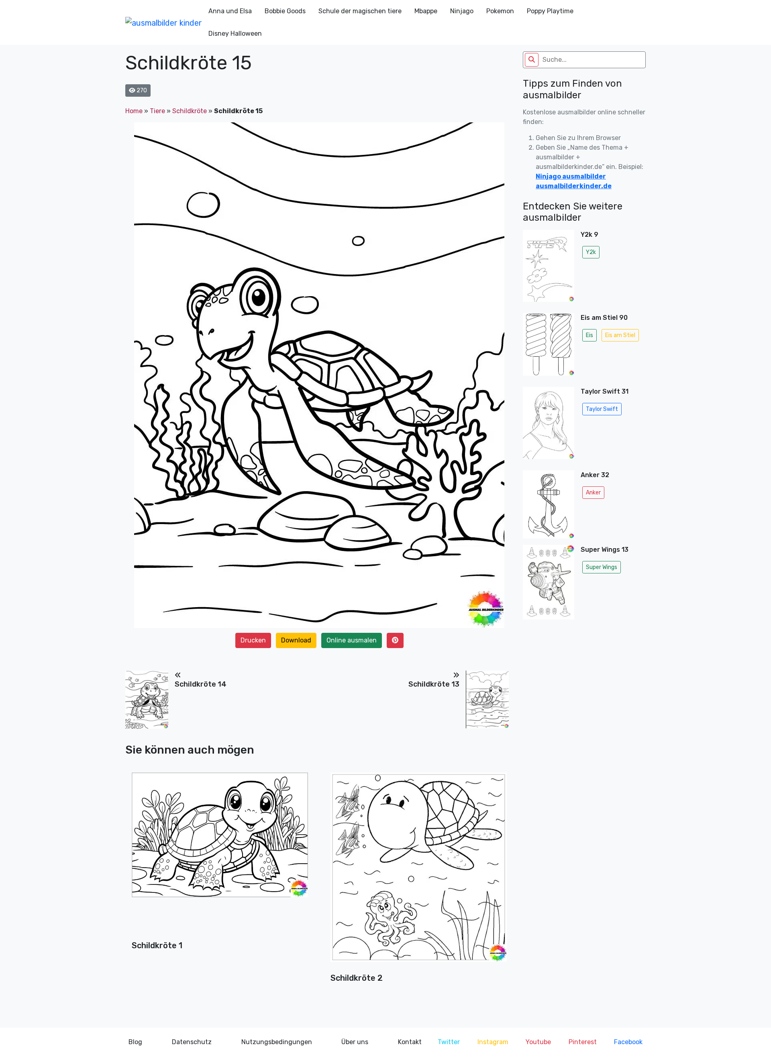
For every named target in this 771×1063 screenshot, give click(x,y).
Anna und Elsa (230, 11)
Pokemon (500, 11)
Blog (135, 1042)
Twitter (449, 1042)
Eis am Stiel (620, 335)
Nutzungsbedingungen (276, 1042)
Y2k (591, 252)
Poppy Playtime (550, 11)
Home (134, 111)
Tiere (157, 111)
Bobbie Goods (285, 11)
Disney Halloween (235, 33)
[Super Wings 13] (548, 584)
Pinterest (583, 1042)
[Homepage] (163, 22)
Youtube (538, 1042)
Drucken (253, 640)
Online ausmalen (351, 640)
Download (296, 640)
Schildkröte (189, 111)
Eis (589, 335)
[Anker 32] (548, 504)
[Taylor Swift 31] (548, 425)
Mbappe (425, 11)
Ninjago (461, 11)
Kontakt (410, 1042)
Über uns (354, 1042)
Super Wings (601, 567)
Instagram (492, 1042)
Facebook (628, 1042)
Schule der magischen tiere (360, 11)
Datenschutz (192, 1042)
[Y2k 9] (548, 268)
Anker (593, 492)
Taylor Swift (602, 409)
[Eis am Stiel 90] (548, 346)
